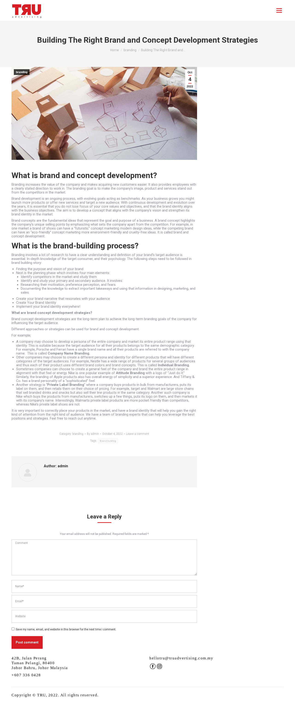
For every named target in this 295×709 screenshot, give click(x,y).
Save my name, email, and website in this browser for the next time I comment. (66, 629)
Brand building (108, 441)
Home (114, 50)
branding (130, 50)
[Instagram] (159, 668)
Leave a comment (137, 433)
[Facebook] (152, 668)
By (93, 433)
